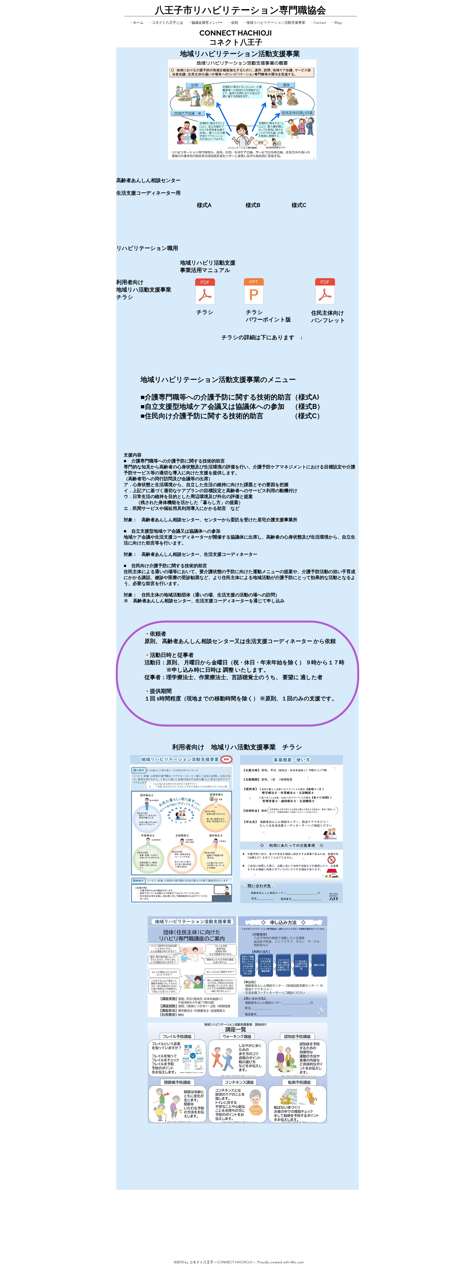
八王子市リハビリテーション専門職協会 (240, 10)
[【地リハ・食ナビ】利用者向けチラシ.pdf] (205, 292)
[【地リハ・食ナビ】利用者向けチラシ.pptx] (254, 292)
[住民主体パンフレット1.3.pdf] (325, 292)
